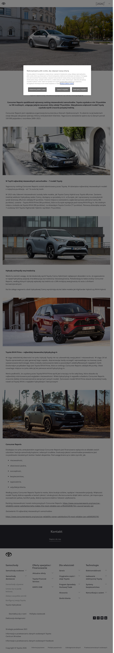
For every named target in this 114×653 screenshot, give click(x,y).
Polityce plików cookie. (67, 83)
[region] (57, 80)
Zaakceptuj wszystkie (80, 89)
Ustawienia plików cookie (37, 89)
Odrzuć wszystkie (62, 89)
